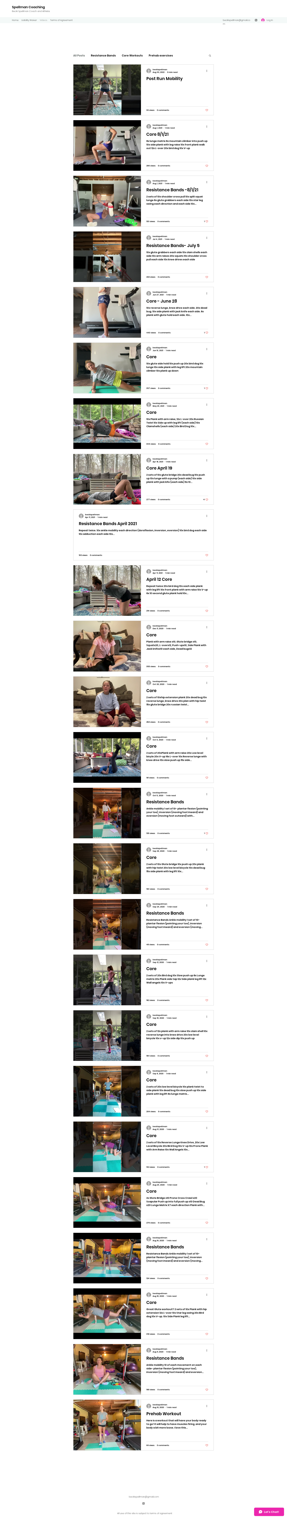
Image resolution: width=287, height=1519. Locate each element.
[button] (210, 55)
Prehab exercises (161, 55)
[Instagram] (256, 20)
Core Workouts (132, 55)
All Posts (79, 55)
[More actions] (208, 71)
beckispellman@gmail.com (144, 1496)
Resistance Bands (103, 55)
